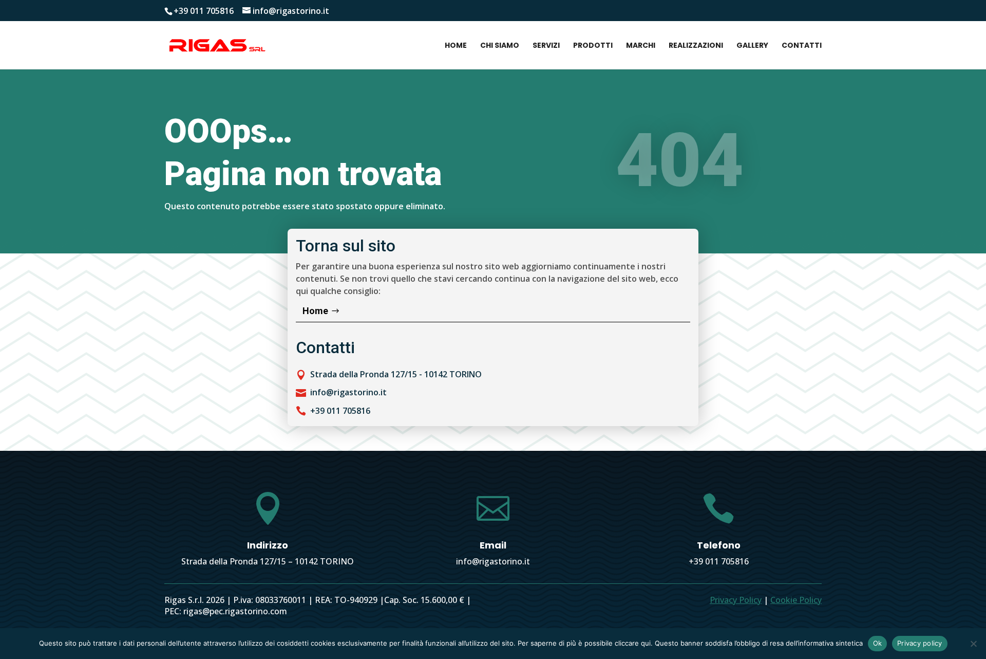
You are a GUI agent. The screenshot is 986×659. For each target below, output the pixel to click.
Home (456, 46)
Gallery (752, 46)
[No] (973, 643)
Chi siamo (499, 46)
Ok (877, 643)
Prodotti (593, 46)
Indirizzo (267, 545)
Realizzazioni (696, 46)
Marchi (640, 46)
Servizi (546, 46)
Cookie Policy (796, 600)
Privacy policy (919, 643)
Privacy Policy (736, 600)
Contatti (802, 46)
